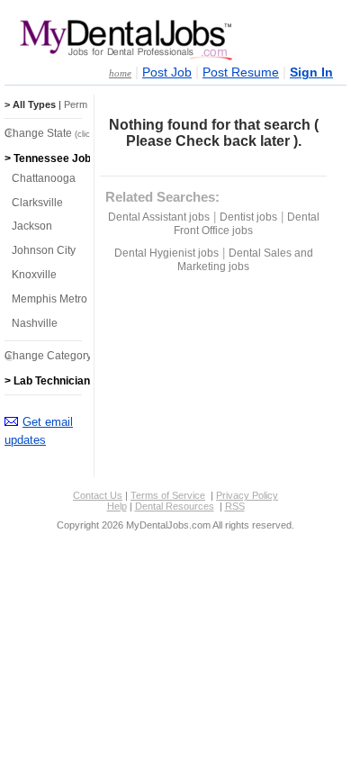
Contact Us (97, 495)
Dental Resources (174, 506)
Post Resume (240, 72)
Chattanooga (44, 178)
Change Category (70, 355)
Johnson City (44, 250)
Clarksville (37, 202)
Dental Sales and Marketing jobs (245, 260)
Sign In (311, 72)
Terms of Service (167, 495)
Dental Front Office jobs (247, 224)
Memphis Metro (49, 299)
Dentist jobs (248, 217)
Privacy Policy (247, 495)
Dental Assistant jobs (159, 217)
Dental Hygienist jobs (166, 253)
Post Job (167, 72)
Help (117, 506)
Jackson (32, 226)
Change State (60, 133)
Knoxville (34, 274)
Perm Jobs (88, 104)
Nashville (35, 323)
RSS (235, 506)
